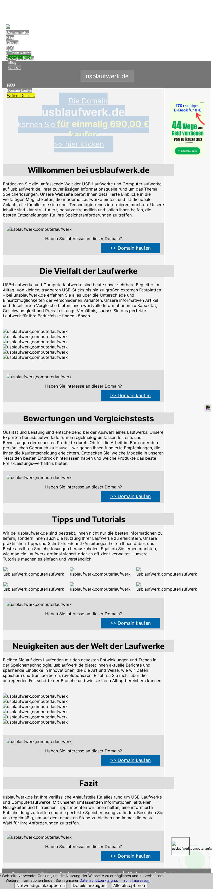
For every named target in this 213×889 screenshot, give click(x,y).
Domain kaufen (19, 90)
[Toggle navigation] (206, 9)
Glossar (12, 42)
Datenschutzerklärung (98, 880)
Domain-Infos (17, 32)
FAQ (10, 48)
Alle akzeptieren (129, 885)
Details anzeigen (89, 885)
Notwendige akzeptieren (40, 885)
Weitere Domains (21, 95)
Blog (10, 37)
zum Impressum (136, 880)
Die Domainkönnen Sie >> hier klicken (83, 122)
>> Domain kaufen (130, 248)
